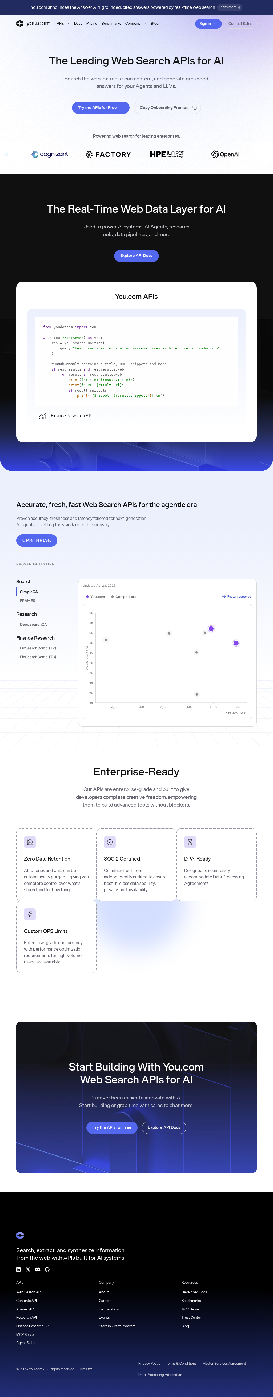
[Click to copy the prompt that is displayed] (167, 108)
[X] (28, 1269)
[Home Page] (20, 1235)
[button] (63, 24)
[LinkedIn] (18, 1269)
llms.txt (86, 1369)
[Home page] (33, 23)
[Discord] (37, 1269)
